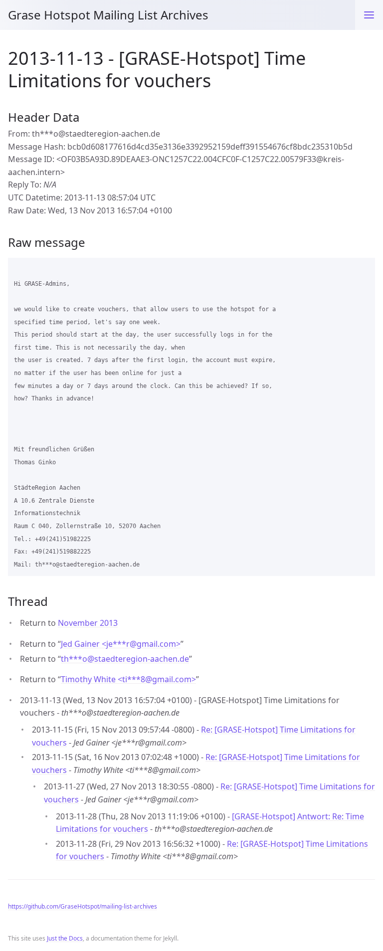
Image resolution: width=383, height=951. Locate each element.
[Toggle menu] (369, 15)
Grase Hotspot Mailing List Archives (108, 14)
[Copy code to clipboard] (363, 269)
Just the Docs (65, 938)
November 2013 (88, 622)
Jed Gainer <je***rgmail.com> (121, 643)
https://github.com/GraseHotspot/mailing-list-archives (82, 906)
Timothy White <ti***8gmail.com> (128, 679)
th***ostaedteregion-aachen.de (125, 658)
